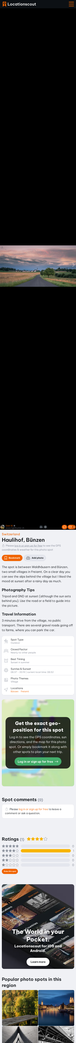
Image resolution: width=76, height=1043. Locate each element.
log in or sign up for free (28, 545)
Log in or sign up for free (36, 761)
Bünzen (14, 691)
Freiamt (25, 691)
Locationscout (19, 4)
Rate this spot (10, 871)
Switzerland (11, 534)
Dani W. (9, 526)
